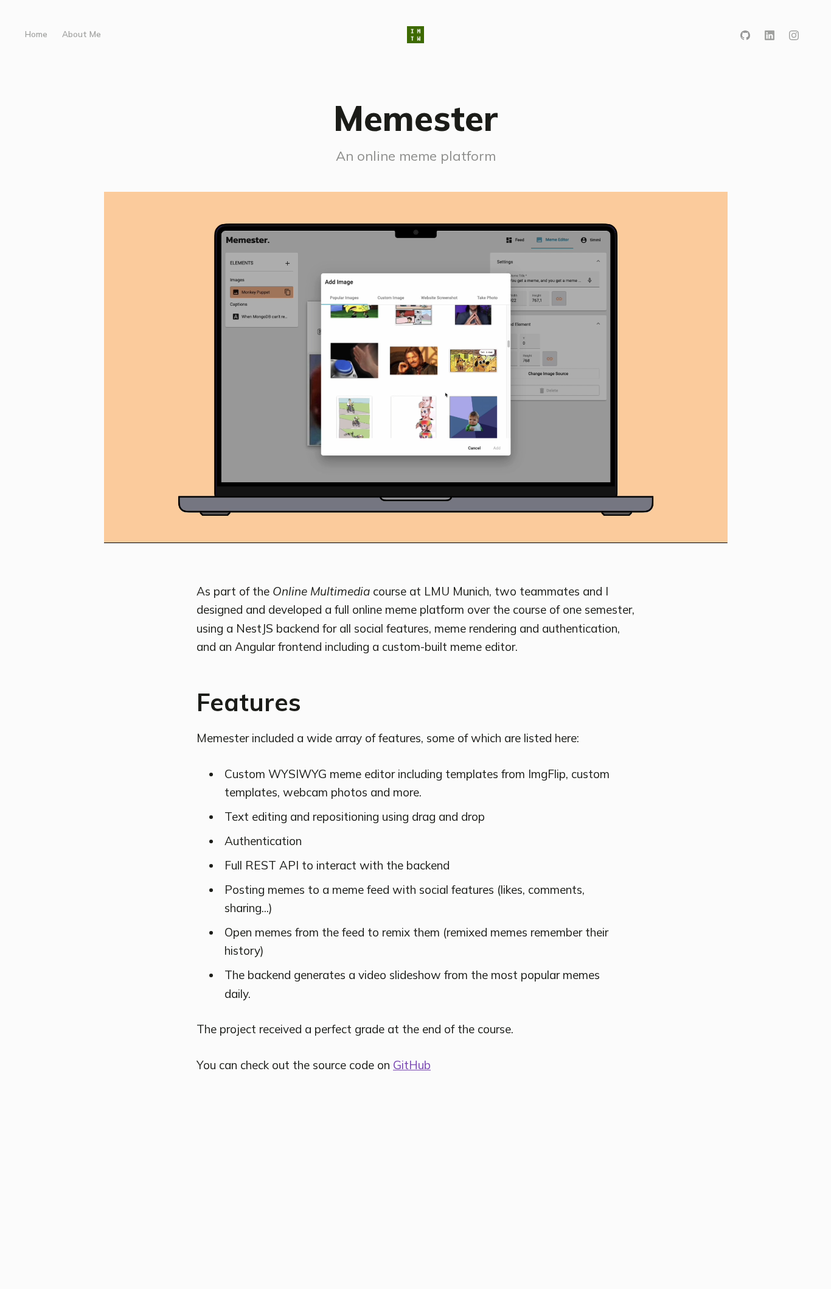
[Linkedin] (769, 34)
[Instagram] (794, 34)
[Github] (745, 34)
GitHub (412, 1065)
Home (36, 34)
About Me (81, 34)
